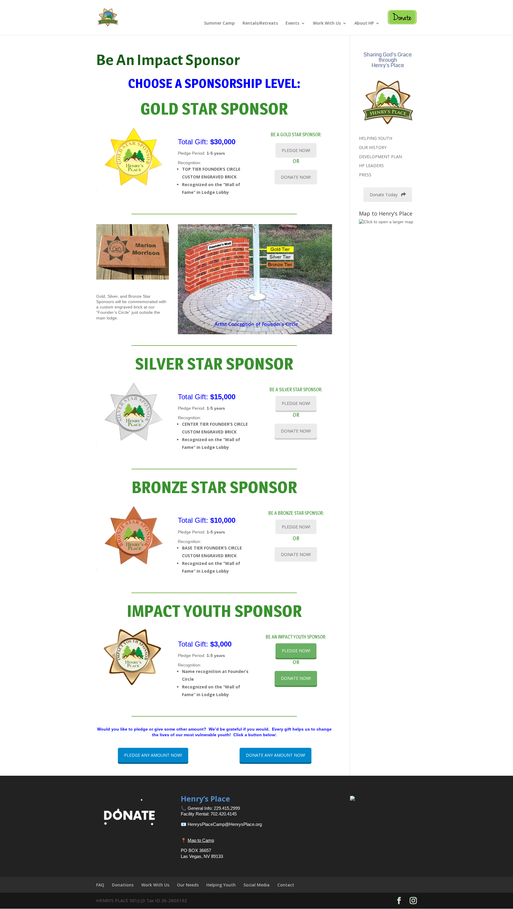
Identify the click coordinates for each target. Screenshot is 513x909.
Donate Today (384, 194)
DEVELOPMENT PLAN (380, 156)
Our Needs (188, 885)
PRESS (365, 175)
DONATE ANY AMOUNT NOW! (275, 755)
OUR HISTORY (373, 147)
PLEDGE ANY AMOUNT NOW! (153, 755)
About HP (364, 23)
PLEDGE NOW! (296, 150)
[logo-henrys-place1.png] (387, 102)
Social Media (256, 885)
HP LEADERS (371, 165)
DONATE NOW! (296, 177)
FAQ (100, 885)
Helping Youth (221, 885)
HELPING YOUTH (375, 138)
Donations (123, 885)
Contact (285, 885)
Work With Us (327, 23)
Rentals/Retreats (260, 23)
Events (292, 23)
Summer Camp (219, 23)
